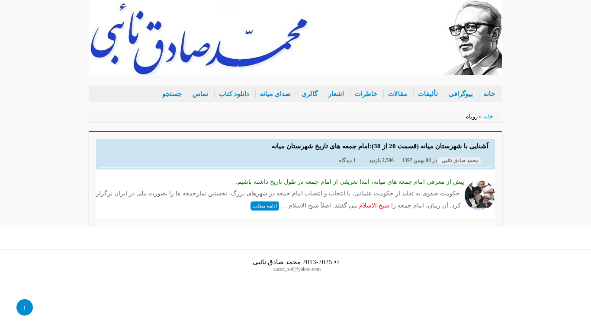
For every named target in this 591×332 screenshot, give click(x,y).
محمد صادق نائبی (459, 160)
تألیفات (428, 93)
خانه (489, 93)
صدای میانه (275, 93)
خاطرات (366, 93)
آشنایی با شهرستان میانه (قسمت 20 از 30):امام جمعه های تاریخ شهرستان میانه (380, 146)
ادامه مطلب (265, 205)
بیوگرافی (461, 93)
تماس (200, 93)
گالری (310, 93)
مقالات (397, 93)
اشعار (336, 93)
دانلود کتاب (234, 93)
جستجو (172, 93)
